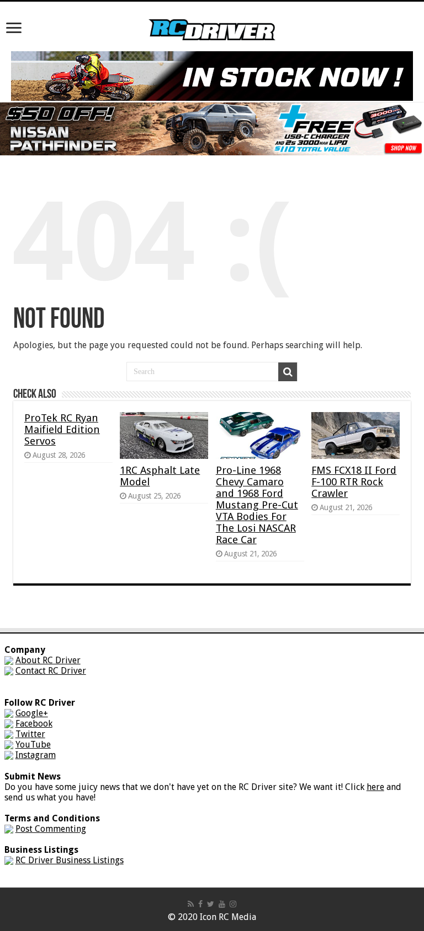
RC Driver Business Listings (69, 860)
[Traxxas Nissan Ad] (212, 128)
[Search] (287, 371)
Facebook (33, 723)
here (375, 787)
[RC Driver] (212, 19)
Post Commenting (50, 829)
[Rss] (191, 904)
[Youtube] (222, 904)
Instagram (35, 755)
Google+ (31, 713)
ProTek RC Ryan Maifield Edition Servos (62, 429)
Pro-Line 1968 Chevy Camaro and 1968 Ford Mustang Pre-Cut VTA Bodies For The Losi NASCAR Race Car (257, 504)
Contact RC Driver (50, 670)
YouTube (33, 744)
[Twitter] (210, 904)
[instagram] (233, 904)
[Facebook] (200, 904)
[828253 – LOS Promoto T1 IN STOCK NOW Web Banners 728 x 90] (212, 75)
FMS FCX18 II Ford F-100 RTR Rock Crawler (353, 481)
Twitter (30, 734)
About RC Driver (48, 660)
